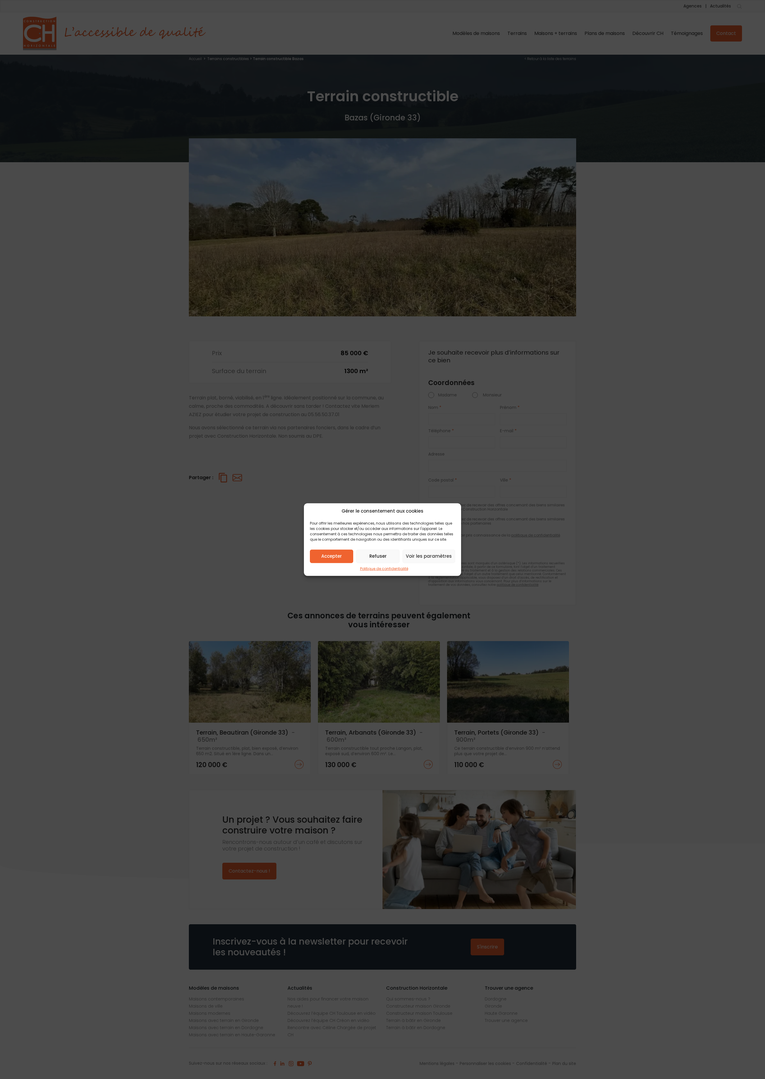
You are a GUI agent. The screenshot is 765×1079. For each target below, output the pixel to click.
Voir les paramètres (429, 556)
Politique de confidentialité (384, 568)
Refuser (378, 556)
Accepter (331, 556)
